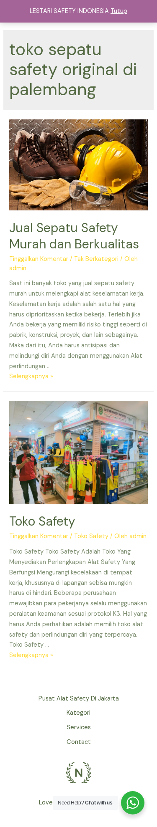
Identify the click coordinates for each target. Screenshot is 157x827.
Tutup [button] (119, 11)
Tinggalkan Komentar (38, 259)
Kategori (78, 713)
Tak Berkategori (96, 259)
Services (79, 727)
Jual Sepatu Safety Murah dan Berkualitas (74, 236)
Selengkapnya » (31, 376)
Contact (79, 742)
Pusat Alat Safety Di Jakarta (79, 699)
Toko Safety (42, 521)
